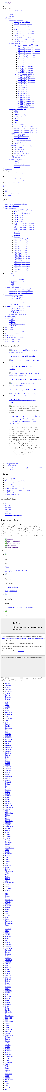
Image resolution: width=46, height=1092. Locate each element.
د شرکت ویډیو (15, 178)
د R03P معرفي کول (21, 114)
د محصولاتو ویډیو (16, 180)
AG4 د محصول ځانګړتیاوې (29, 55)
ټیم (11, 14)
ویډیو (7, 513)
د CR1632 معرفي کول (26, 85)
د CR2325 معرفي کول (26, 95)
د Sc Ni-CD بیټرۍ (21, 143)
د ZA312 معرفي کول (22, 165)
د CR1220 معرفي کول (26, 78)
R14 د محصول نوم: (21, 116)
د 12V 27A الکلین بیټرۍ (24, 33)
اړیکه (7, 503)
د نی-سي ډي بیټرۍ (21, 142)
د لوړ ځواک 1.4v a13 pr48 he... (23, 356)
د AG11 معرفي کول (25, 68)
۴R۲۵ (16, 111)
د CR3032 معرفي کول (26, 105)
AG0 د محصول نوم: (25, 47)
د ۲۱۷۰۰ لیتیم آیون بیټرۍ (25, 130)
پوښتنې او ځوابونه (13, 515)
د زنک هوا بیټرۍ (16, 159)
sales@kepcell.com (12, 464)
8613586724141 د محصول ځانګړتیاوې (20, 607)
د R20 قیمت (18, 118)
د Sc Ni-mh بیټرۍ (20, 155)
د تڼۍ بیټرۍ (14, 43)
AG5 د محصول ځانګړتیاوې (29, 56)
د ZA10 (16, 161)
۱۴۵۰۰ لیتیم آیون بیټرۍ (24, 126)
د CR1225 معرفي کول (26, 80)
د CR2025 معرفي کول (26, 89)
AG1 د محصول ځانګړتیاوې (29, 49)
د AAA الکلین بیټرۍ (23, 24)
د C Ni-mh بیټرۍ (20, 151)
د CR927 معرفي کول (26, 107)
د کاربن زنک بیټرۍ (13, 273)
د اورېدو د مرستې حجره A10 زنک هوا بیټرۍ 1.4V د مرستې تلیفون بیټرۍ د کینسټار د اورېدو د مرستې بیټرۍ (24, 419)
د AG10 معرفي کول (25, 66)
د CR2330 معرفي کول (26, 97)
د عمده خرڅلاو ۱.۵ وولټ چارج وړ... (25, 379)
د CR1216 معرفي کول (26, 76)
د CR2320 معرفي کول (26, 93)
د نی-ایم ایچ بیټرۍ (22, 153)
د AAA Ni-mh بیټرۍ (22, 149)
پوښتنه (18, 456)
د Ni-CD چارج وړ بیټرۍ (19, 134)
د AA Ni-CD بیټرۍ (21, 136)
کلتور (12, 12)
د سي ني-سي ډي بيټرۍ (22, 140)
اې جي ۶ (21, 58)
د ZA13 (16, 163)
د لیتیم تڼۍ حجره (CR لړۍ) (25, 74)
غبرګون (12, 174)
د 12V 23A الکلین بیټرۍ (24, 31)
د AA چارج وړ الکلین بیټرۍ (26, 39)
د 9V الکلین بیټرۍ (22, 29)
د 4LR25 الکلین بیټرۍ (23, 35)
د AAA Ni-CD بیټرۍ (22, 138)
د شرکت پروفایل (16, 10)
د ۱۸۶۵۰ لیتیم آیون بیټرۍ (25, 128)
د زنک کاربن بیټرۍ (17, 109)
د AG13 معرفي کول (25, 72)
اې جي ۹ (21, 64)
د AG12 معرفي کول (25, 70)
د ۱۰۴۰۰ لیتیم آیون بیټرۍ (25, 132)
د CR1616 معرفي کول (26, 82)
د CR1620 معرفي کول (26, 84)
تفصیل (12, 456)
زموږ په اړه (10, 505)
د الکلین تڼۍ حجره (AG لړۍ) (26, 45)
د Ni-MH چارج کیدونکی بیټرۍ (21, 145)
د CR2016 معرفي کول (26, 87)
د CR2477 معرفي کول (26, 103)
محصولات (8, 18)
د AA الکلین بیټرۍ (22, 22)
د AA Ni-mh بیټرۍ (21, 147)
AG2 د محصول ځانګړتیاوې (29, 51)
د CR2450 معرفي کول (26, 101)
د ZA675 (17, 167)
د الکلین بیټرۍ (16, 20)
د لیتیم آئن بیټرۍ (17, 124)
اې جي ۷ (21, 60)
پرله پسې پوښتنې (12, 182)
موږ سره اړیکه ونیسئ (18, 172)
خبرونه (8, 169)
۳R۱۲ (16, 122)
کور (6, 6)
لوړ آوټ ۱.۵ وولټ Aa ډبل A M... (24, 389)
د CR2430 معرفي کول (26, 99)
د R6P (16, 120)
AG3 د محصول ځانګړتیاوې (29, 53)
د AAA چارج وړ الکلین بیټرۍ (26, 41)
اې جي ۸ (21, 62)
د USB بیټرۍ (14, 157)
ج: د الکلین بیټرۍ (21, 26)
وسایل (12, 16)
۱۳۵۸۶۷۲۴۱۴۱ (11, 465)
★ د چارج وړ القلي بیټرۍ (20, 37)
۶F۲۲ (16, 113)
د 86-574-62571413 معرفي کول (16, 571)
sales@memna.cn (11, 591)
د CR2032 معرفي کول (26, 91)
